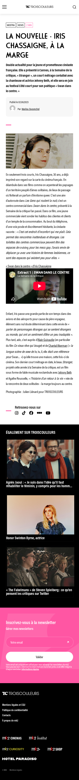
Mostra (11, 25)
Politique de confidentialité (15, 710)
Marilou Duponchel (31, 109)
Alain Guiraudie (46, 339)
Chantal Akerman (58, 345)
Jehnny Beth (65, 372)
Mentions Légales (16, 770)
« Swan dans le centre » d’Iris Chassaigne (28, 265)
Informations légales (30, 669)
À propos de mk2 (10, 720)
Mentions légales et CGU (13, 705)
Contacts (6, 715)
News (20, 25)
